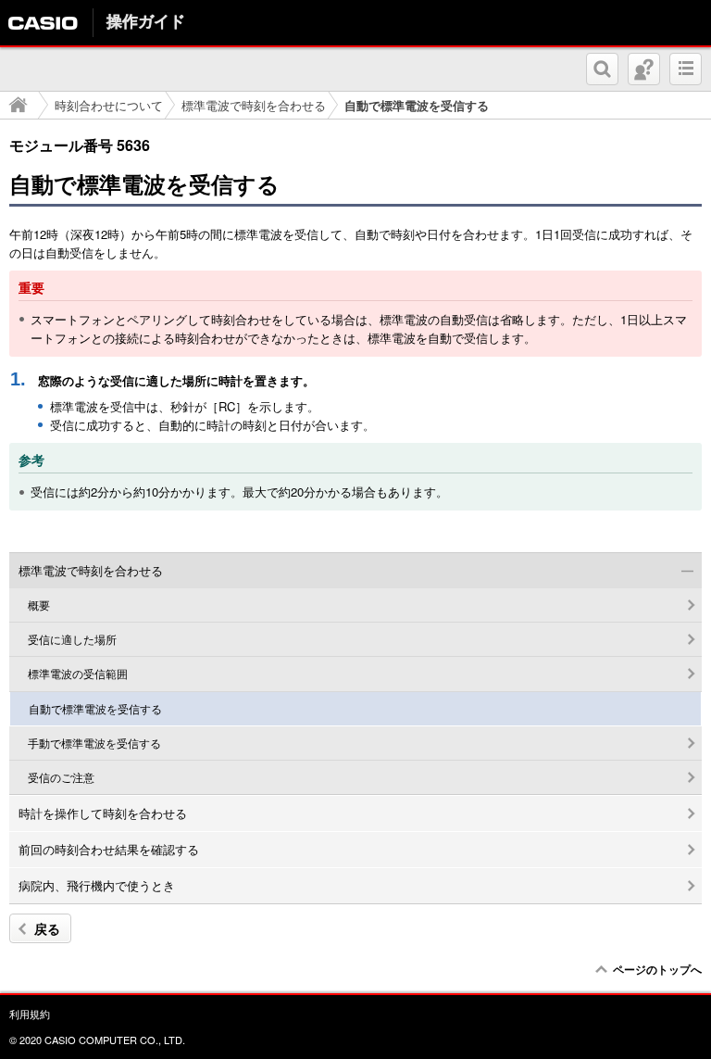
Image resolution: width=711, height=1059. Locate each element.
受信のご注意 (61, 777)
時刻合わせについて (109, 105)
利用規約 (29, 1013)
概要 (39, 605)
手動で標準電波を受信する (94, 743)
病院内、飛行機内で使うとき (97, 885)
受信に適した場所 (72, 639)
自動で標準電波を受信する (95, 708)
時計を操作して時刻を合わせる (103, 813)
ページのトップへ (657, 969)
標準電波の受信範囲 (78, 673)
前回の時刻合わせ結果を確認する (109, 849)
